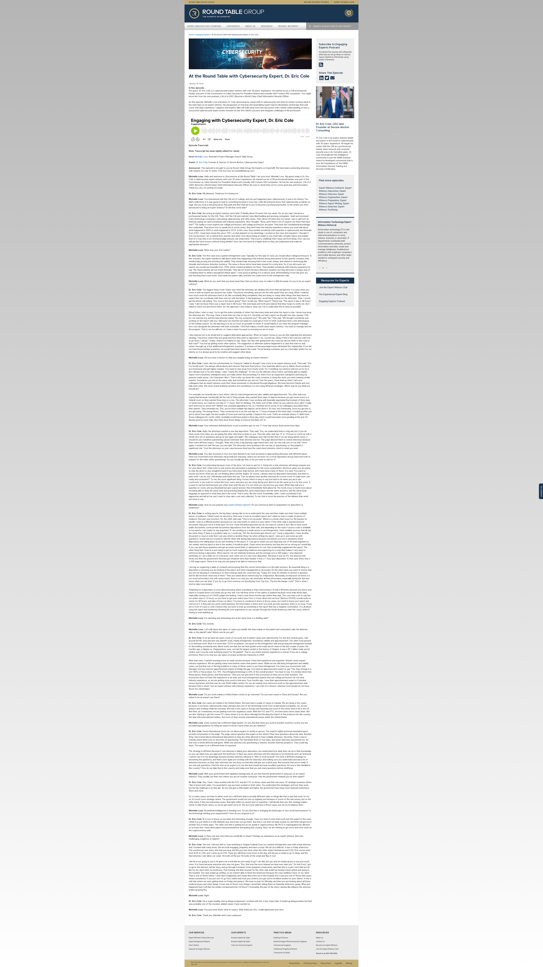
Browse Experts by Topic (240, 938)
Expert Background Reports (199, 942)
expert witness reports (239, 505)
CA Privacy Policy (310, 963)
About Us (250, 26)
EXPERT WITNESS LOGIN (344, 2)
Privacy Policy (294, 963)
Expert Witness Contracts (331, 188)
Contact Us (320, 942)
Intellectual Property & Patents (285, 949)
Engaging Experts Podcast (332, 301)
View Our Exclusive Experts (241, 945)
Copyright (338, 963)
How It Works (194, 945)
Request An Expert (288, 26)
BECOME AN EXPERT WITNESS (316, 2)
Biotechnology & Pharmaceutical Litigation (290, 942)
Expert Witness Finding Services (201, 938)
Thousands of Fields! (282, 953)
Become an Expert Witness (326, 945)
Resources (266, 26)
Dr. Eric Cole (201, 162)
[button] (319, 267)
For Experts (233, 26)
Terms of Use (326, 963)
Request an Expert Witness (199, 949)
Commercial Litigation (282, 945)
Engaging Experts (203, 35)
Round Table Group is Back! (202, 2)
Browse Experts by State (240, 942)
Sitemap (349, 963)
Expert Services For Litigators (204, 26)
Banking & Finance (281, 938)
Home (191, 35)
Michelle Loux (201, 156)
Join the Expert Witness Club (333, 287)
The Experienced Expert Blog (333, 294)
